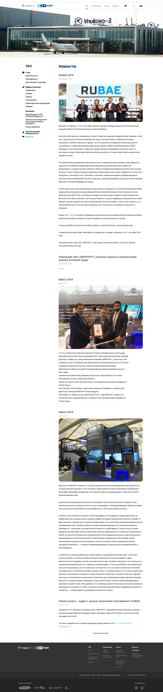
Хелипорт (30, 111)
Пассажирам (96, 6)
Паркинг (29, 106)
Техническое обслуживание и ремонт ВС (121, 662)
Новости (29, 137)
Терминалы (31, 90)
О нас (28, 73)
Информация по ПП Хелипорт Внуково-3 (35, 115)
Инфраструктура (33, 87)
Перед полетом (105, 651)
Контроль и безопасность (107, 656)
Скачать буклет (85, 675)
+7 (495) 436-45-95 (123, 623)
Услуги (106, 6)
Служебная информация (111, 675)
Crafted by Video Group (136, 675)
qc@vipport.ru (64, 626)
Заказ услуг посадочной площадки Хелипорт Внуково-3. (36, 122)
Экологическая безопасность (33, 132)
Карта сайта (96, 675)
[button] (61, 102)
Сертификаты (31, 79)
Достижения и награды (36, 82)
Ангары (29, 93)
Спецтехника (31, 100)
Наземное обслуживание (120, 651)
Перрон (29, 97)
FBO (86, 6)
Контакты (115, 6)
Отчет (61, 269)
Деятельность (32, 76)
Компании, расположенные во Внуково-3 (137, 655)
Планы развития (33, 127)
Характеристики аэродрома (38, 103)
